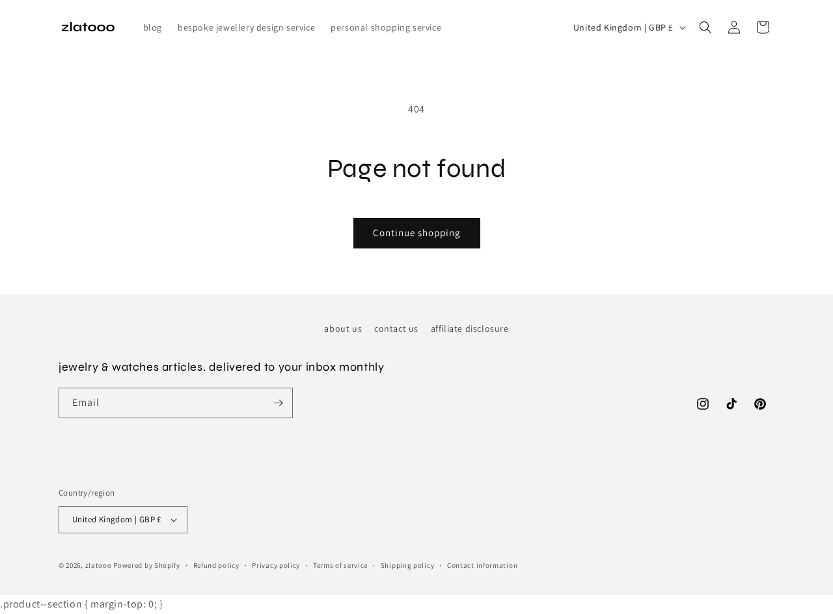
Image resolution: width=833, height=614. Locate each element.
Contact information (482, 565)
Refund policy (216, 565)
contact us (396, 328)
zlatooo (98, 565)
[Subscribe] (278, 403)
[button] (705, 27)
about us (343, 328)
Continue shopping (417, 232)
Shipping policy (408, 565)
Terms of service (340, 565)
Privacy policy (276, 565)
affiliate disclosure (470, 328)
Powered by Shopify (146, 565)
